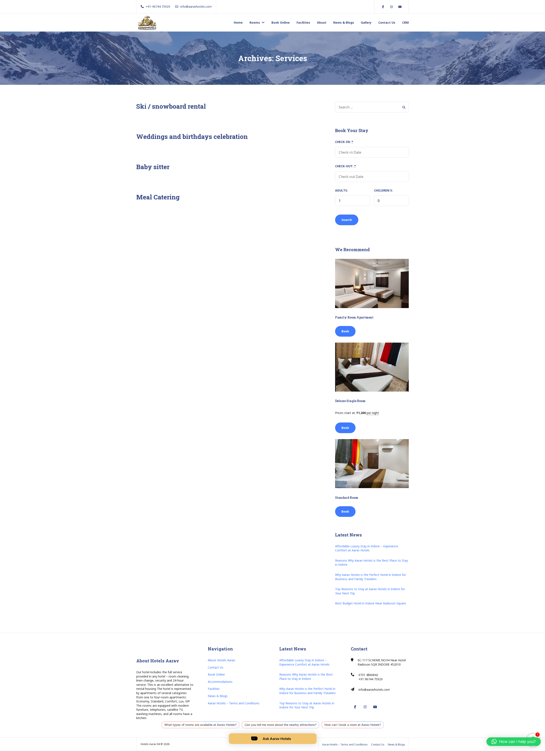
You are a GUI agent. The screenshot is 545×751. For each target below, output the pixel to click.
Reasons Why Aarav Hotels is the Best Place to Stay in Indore (371, 562)
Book (345, 331)
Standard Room (346, 498)
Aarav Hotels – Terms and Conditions (234, 703)
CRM (405, 22)
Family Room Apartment (354, 317)
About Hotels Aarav (221, 660)
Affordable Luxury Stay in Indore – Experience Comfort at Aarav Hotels (366, 548)
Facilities (303, 22)
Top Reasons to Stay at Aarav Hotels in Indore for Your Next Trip (370, 591)
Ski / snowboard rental (171, 106)
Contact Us (386, 22)
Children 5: (383, 190)
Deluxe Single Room (350, 401)
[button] (513, 741)
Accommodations (220, 682)
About (321, 22)
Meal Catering (158, 197)
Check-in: (344, 142)
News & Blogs (343, 22)
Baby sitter (152, 167)
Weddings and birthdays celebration (192, 136)
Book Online (280, 22)
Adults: (341, 190)
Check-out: (345, 166)
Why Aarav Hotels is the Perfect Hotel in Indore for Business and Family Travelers (370, 577)
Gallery (366, 22)
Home (238, 22)
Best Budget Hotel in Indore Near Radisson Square (370, 603)
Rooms (255, 22)
